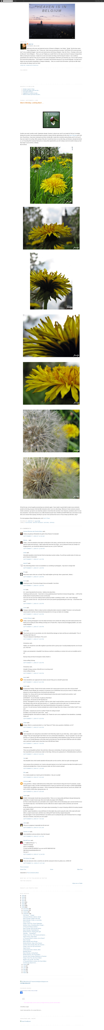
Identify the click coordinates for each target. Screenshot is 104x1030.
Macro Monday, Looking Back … (31, 953)
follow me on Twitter (77, 883)
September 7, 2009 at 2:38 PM (33, 603)
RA (24, 572)
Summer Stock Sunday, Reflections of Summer (34, 956)
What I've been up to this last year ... (32, 94)
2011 (23, 903)
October (25, 912)
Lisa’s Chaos (46, 518)
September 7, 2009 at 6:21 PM (33, 682)
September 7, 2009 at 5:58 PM (33, 673)
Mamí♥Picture (26, 840)
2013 (23, 900)
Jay (24, 758)
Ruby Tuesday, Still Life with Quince (32, 928)
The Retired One (27, 858)
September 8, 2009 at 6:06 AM (33, 791)
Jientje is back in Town (28, 89)
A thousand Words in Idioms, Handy (32, 917)
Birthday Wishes (27, 951)
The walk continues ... (28, 91)
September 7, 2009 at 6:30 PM (33, 727)
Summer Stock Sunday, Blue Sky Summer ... (34, 944)
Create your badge (34, 990)
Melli (24, 731)
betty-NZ (25, 563)
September (26, 913)
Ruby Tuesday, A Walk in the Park (31, 918)
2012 (23, 902)
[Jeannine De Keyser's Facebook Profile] (21, 993)
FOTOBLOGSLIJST (25, 983)
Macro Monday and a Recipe (30, 941)
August (25, 964)
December (26, 908)
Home (51, 869)
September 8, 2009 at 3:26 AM (33, 777)
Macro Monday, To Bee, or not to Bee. (32, 920)
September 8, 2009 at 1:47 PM (33, 836)
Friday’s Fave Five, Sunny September (32, 923)
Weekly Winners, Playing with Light (32, 931)
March (25, 972)
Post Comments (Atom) (33, 872)
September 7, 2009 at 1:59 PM (33, 585)
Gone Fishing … (27, 921)
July (24, 966)
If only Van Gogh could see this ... (31, 90)
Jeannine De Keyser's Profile (25, 990)
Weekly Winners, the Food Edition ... (32, 954)
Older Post (79, 869)
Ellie (24, 772)
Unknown (25, 781)
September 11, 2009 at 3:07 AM (33, 863)
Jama (24, 823)
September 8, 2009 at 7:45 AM (33, 818)
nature (46, 522)
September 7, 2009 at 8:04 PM (33, 754)
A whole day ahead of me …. (30, 962)
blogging (29, 522)
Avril (24, 589)
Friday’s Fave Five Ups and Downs (32, 946)
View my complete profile (29, 65)
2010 (23, 905)
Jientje (30, 44)
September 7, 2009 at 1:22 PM (33, 559)
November (26, 910)
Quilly (24, 552)
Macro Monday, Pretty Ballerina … (31, 930)
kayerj (24, 677)
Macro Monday (73, 135)
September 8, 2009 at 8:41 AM (33, 827)
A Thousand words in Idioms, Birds (31, 949)
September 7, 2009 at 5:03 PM (33, 639)
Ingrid (24, 630)
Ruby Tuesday (26, 939)
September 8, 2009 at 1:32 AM (33, 768)
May (24, 969)
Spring (52, 522)
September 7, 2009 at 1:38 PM (33, 568)
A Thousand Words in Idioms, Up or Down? (34, 938)
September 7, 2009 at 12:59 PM (34, 548)
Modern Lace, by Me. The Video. (31, 959)
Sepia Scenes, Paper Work (30, 936)
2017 (23, 899)
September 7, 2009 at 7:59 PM (33, 743)
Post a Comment (24, 867)
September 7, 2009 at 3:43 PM (33, 614)
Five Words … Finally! (28, 915)
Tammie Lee (26, 831)
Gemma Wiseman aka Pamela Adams (32, 531)
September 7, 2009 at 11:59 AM (33, 536)
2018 (23, 897)
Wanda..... (25, 540)
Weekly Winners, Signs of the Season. (32, 943)
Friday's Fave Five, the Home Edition (32, 958)
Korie (24, 580)
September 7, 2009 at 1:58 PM (33, 576)
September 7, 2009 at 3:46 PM (33, 626)
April (24, 971)
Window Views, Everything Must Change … (34, 925)
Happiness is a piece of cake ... (31, 93)
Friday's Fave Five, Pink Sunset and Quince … (34, 935)
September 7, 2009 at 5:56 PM (33, 662)
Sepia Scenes (26, 948)
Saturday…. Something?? (29, 933)
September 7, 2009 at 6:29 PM (33, 718)
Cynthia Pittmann (27, 618)
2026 (23, 895)
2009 (23, 907)
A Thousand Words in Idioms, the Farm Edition (34, 961)
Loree (24, 607)
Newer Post (23, 869)
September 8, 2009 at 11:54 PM (33, 854)
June (24, 967)
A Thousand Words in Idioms (30, 926)
